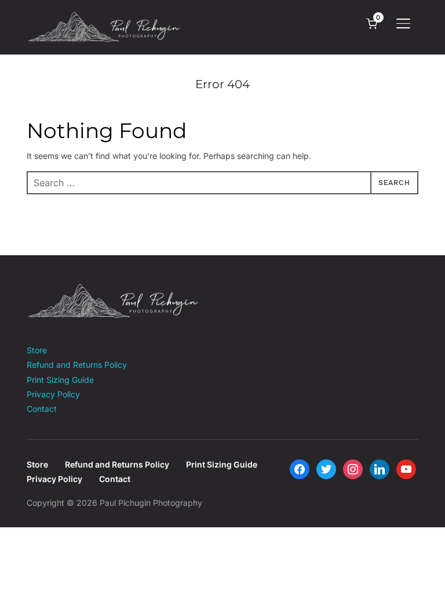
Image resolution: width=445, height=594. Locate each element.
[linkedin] (379, 468)
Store (37, 350)
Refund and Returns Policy (77, 365)
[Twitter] (326, 468)
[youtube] (406, 468)
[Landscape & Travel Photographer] (113, 290)
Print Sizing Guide (60, 380)
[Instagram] (353, 468)
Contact (42, 409)
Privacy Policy (53, 394)
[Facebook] (299, 468)
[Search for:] (222, 182)
